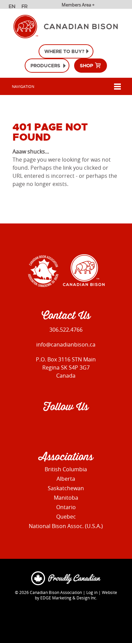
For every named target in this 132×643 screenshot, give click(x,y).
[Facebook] (49, 426)
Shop (87, 66)
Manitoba (66, 497)
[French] (25, 7)
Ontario (66, 507)
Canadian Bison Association (56, 592)
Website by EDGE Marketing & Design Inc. (76, 595)
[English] (12, 7)
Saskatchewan (66, 488)
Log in (91, 592)
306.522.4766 (66, 329)
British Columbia (66, 469)
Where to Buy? (64, 51)
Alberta (66, 478)
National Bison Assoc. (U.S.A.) (66, 526)
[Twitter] (78, 426)
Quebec (66, 516)
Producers (45, 66)
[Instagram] (64, 426)
